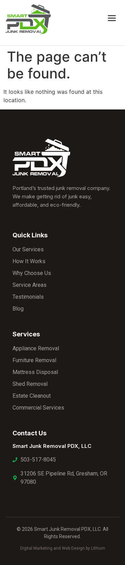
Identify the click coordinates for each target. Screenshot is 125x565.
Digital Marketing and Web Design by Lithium (62, 548)
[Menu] (111, 19)
